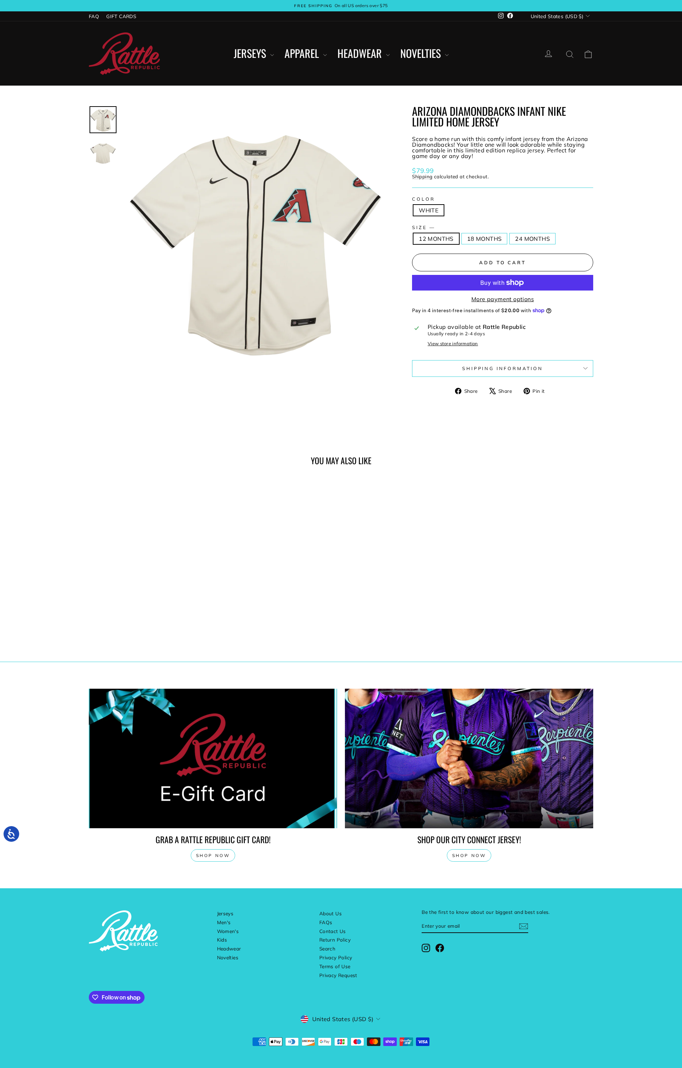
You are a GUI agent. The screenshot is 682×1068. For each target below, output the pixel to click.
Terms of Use (335, 966)
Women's (228, 931)
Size (423, 227)
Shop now (213, 855)
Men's (224, 922)
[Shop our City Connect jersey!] (469, 758)
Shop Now (469, 855)
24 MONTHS (532, 238)
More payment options (502, 299)
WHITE (428, 210)
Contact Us (332, 931)
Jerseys (251, 53)
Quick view (149, 595)
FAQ (94, 16)
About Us (330, 913)
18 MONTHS (484, 238)
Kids (222, 940)
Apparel (303, 53)
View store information (453, 343)
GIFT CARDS (121, 16)
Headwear (360, 53)
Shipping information (502, 368)
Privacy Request (338, 975)
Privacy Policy (335, 957)
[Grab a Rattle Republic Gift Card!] (213, 758)
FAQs (325, 922)
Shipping (422, 176)
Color (423, 199)
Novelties (421, 53)
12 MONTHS (436, 238)
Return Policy (335, 940)
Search (327, 948)
